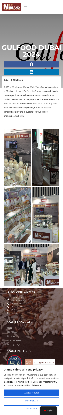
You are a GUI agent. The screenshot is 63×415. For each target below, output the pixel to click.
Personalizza (31, 400)
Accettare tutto (31, 392)
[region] (31, 390)
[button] (25, 7)
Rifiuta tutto (31, 408)
